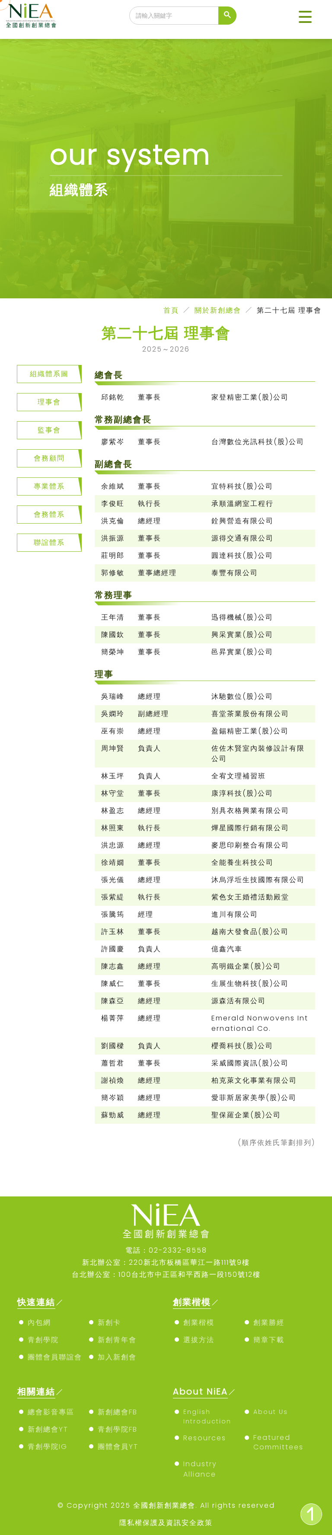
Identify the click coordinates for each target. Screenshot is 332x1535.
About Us (270, 1411)
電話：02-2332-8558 (166, 1250)
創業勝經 (268, 1322)
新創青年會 (117, 1340)
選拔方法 (198, 1340)
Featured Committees (278, 1442)
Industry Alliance (200, 1469)
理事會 (49, 402)
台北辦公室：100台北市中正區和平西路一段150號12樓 (166, 1274)
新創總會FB (117, 1412)
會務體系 (49, 514)
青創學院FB (117, 1429)
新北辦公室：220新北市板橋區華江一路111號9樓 (166, 1262)
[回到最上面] (311, 1514)
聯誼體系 (49, 542)
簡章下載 (268, 1340)
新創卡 (109, 1322)
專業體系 (49, 486)
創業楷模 (198, 1322)
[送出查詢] (227, 15)
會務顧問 (49, 458)
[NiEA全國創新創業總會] (31, 15)
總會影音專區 (51, 1412)
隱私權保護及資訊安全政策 (166, 1523)
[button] (305, 17)
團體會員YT (118, 1447)
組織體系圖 (49, 374)
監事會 (49, 430)
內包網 (39, 1322)
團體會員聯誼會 (55, 1357)
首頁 (171, 310)
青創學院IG (47, 1447)
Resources (204, 1438)
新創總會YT (48, 1429)
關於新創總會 (218, 310)
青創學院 (43, 1340)
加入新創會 (117, 1357)
